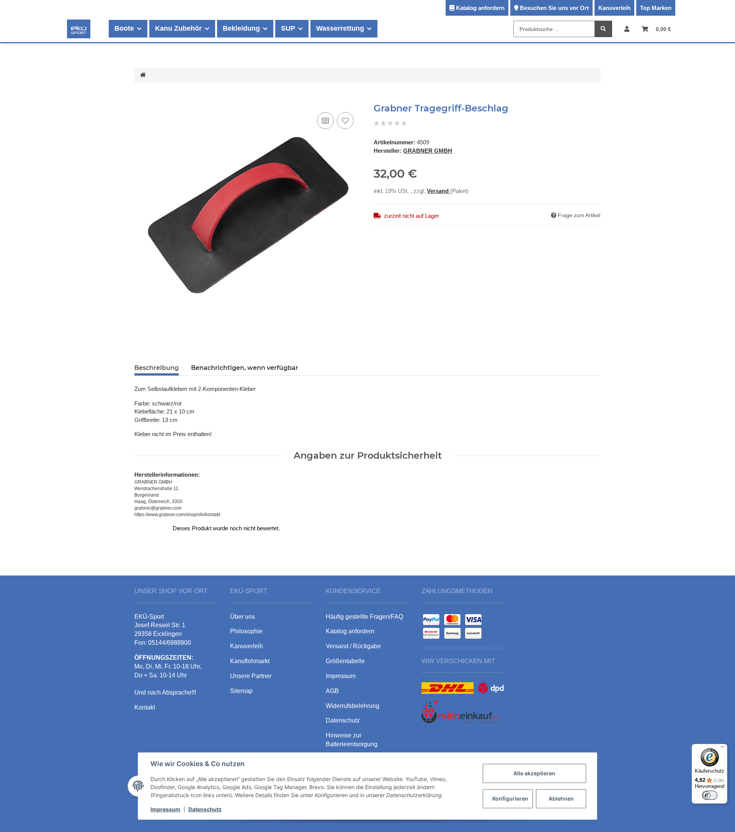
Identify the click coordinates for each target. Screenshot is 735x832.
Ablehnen (561, 798)
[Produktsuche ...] (603, 29)
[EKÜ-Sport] (78, 29)
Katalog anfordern (480, 8)
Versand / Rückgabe (353, 646)
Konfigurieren (510, 798)
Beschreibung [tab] (156, 367)
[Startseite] (143, 75)
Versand (438, 191)
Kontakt (144, 707)
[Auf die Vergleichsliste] (325, 120)
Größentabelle (345, 661)
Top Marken (655, 8)
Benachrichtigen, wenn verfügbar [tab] (244, 367)
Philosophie (246, 631)
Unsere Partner (250, 676)
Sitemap (241, 691)
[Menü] (722, 748)
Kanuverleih (614, 8)
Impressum (165, 809)
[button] (626, 29)
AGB (332, 691)
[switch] (709, 795)
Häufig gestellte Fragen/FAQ (364, 616)
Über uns (242, 616)
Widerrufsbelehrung (352, 706)
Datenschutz (205, 809)
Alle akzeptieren (534, 773)
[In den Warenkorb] (140, 99)
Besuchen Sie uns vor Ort (554, 8)
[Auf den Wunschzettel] (345, 120)
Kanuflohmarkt (250, 661)
